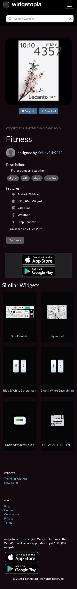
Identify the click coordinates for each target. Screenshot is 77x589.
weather (51, 178)
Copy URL (29, 111)
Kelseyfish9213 (49, 152)
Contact (9, 510)
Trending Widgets (16, 478)
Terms (8, 522)
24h (25, 178)
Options (14, 240)
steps (37, 178)
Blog (7, 506)
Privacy (8, 518)
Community (11, 514)
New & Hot (11, 482)
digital (13, 178)
